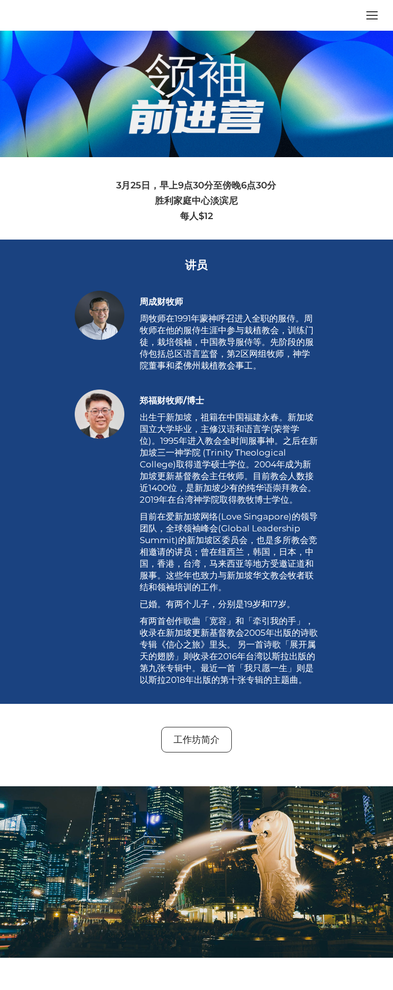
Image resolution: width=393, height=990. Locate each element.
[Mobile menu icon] (372, 15)
